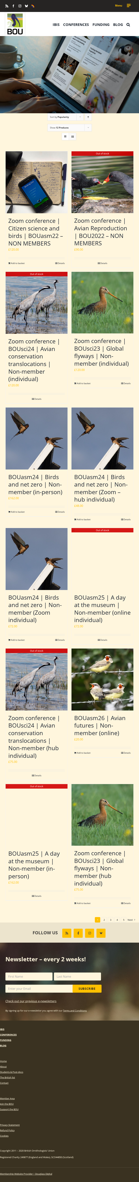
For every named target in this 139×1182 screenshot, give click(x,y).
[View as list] (72, 136)
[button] (128, 24)
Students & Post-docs (11, 1072)
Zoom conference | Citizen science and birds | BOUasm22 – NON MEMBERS (35, 232)
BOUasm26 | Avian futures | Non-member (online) (100, 725)
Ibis (2, 1029)
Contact (4, 1083)
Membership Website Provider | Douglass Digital (26, 1173)
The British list (7, 1077)
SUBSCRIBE (87, 989)
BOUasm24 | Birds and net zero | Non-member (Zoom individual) (35, 608)
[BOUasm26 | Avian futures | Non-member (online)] (102, 680)
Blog (3, 1045)
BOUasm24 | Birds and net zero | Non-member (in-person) (35, 484)
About (3, 1066)
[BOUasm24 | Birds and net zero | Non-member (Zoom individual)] (37, 559)
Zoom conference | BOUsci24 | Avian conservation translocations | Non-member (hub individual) (34, 736)
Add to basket (18, 263)
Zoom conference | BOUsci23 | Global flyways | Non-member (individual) (101, 352)
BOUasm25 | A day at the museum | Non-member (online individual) (102, 608)
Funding (5, 1040)
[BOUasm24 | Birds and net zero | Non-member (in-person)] (37, 439)
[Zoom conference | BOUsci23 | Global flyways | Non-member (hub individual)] (102, 815)
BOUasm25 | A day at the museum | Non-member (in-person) (34, 864)
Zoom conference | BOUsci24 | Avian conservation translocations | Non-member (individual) (34, 360)
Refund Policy (7, 1130)
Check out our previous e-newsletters (30, 1001)
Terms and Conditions (75, 1010)
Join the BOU (7, 1104)
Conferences (8, 1034)
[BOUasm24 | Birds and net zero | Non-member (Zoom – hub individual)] (102, 439)
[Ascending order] (88, 117)
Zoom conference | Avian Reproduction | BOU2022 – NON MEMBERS (100, 232)
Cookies (4, 1135)
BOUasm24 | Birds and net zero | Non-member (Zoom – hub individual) (101, 488)
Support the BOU (9, 1109)
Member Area (7, 1098)
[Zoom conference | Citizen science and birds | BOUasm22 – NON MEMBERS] (37, 182)
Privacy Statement (10, 1125)
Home (3, 1061)
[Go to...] (123, 5)
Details (61, 263)
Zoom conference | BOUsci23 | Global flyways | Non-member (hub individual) (100, 868)
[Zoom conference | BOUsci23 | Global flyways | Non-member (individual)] (102, 302)
